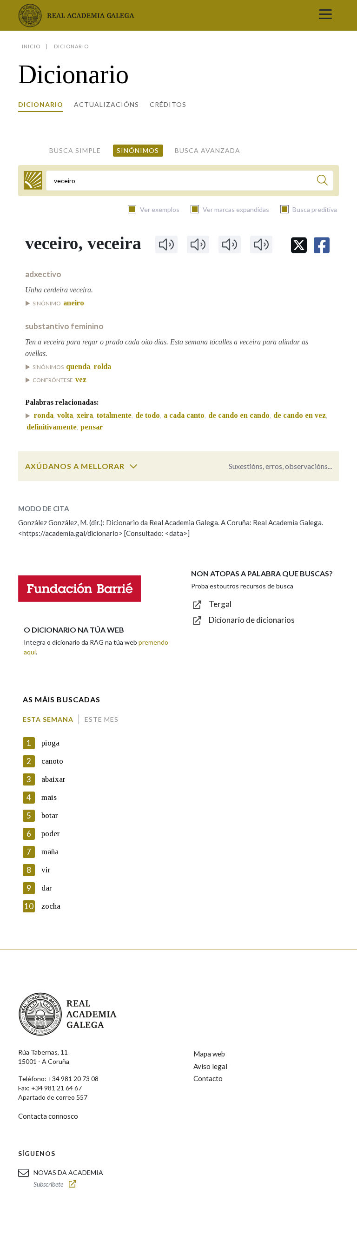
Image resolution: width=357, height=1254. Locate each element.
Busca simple (75, 150)
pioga (50, 743)
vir (46, 869)
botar (49, 815)
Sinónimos (138, 150)
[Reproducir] (166, 244)
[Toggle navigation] (325, 15)
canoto (52, 761)
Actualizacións (106, 104)
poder (50, 833)
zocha (50, 906)
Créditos (168, 104)
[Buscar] (322, 181)
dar (46, 888)
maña (50, 851)
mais (49, 797)
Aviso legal (210, 1066)
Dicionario (40, 104)
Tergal (220, 604)
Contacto (208, 1078)
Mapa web (209, 1053)
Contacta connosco (48, 1116)
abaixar (53, 779)
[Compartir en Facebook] (322, 245)
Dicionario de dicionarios (252, 620)
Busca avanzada (207, 150)
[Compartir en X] (299, 245)
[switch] (133, 466)
